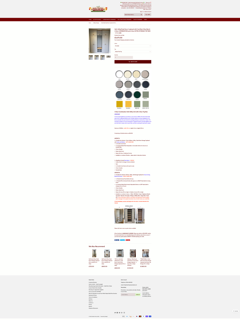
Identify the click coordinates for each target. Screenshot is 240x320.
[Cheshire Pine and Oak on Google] (122, 312)
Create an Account (147, 11)
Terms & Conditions (93, 297)
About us (91, 300)
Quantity (116, 54)
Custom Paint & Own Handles (95, 288)
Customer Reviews (93, 282)
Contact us (91, 302)
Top (115, 49)
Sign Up (138, 294)
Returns (90, 306)
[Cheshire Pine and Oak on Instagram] (124, 312)
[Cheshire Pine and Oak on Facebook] (117, 312)
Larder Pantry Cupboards (109, 19)
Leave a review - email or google (96, 284)
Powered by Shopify (104, 316)
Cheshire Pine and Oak (95, 316)
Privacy (90, 304)
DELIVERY (145, 233)
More (145, 19)
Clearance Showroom (93, 308)
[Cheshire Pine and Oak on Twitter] (115, 312)
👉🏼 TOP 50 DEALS (97, 19)
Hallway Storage (96, 22)
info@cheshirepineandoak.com (130, 285)
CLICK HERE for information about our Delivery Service (146, 295)
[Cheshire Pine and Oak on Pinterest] (119, 312)
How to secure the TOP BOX (95, 291)
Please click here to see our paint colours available (125, 228)
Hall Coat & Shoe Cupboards (124, 19)
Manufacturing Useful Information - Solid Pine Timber (100, 286)
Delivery (90, 299)
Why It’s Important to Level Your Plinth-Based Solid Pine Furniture (103, 293)
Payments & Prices (93, 295)
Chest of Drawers (137, 19)
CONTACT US (130, 236)
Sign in (141, 11)
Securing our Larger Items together (96, 289)
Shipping (122, 40)
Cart (148, 14)
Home (90, 19)
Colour (115, 43)
